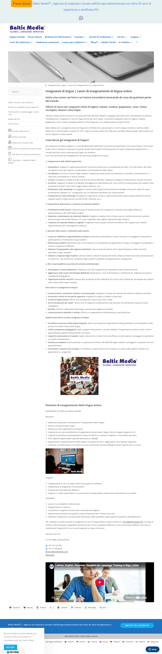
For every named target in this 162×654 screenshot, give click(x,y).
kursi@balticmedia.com (133, 522)
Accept (10, 647)
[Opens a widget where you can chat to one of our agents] (152, 649)
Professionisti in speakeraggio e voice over (23, 113)
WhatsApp (50, 555)
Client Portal (13, 124)
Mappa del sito (14, 119)
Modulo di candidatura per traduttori (23, 107)
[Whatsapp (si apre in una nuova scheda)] (81, 18)
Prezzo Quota (21, 3)
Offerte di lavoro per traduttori (21, 102)
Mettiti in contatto (137, 625)
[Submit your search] (34, 91)
